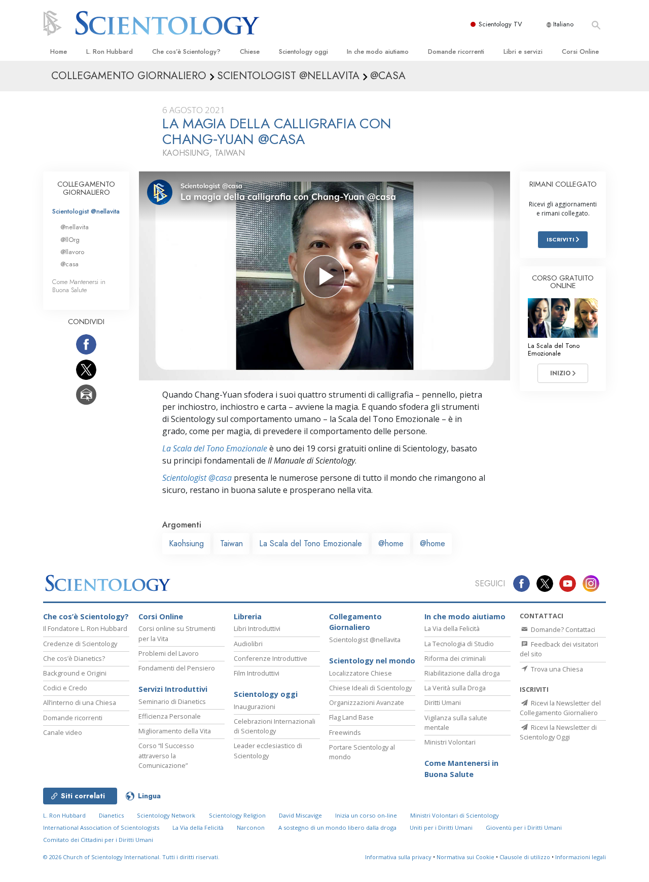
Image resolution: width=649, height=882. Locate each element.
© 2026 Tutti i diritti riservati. (131, 857)
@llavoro (72, 252)
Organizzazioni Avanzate (366, 702)
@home (391, 543)
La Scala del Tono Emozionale (214, 448)
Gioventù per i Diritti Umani (524, 827)
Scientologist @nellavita (86, 211)
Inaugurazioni (254, 706)
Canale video (62, 732)
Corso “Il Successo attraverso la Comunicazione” (166, 755)
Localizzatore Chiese (360, 673)
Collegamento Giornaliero (355, 622)
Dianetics (111, 815)
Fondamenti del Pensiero (176, 668)
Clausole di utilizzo (524, 857)
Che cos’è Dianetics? (74, 658)
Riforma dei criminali (455, 658)
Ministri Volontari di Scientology (454, 815)
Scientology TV (500, 24)
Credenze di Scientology (80, 643)
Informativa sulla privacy (398, 857)
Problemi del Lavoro (168, 653)
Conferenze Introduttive (270, 658)
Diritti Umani (442, 702)
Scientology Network (166, 815)
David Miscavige (300, 815)
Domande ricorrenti (456, 51)
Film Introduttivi (256, 673)
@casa (69, 264)
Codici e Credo (65, 687)
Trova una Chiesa (556, 669)
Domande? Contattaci (562, 629)
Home (58, 51)
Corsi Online (580, 51)
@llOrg (70, 239)
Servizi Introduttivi (172, 689)
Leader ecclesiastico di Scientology (268, 750)
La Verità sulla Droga (455, 687)
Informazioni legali (580, 857)
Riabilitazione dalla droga (462, 673)
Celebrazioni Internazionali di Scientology (274, 726)
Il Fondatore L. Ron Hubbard (85, 628)
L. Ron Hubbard (109, 51)
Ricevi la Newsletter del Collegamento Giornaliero (560, 707)
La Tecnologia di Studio (459, 643)
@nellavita (74, 227)
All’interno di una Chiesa (79, 702)
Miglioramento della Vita (174, 730)
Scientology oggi (303, 51)
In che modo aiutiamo (378, 51)
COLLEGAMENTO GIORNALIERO (86, 188)
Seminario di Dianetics (172, 701)
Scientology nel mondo (372, 660)
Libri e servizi (523, 51)
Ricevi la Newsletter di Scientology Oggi (558, 732)
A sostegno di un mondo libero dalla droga (337, 827)
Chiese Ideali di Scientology (370, 687)
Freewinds (345, 732)
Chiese (250, 51)
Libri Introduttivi (257, 628)
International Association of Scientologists (101, 827)
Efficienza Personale (169, 716)
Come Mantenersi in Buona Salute (78, 285)
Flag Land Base (351, 717)
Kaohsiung (186, 543)
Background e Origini (74, 673)
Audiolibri (248, 643)
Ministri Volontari (450, 742)
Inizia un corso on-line (366, 815)
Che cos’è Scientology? (186, 51)
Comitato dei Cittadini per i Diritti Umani (98, 839)
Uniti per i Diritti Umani (441, 827)
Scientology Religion (237, 815)
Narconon (251, 827)
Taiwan (231, 543)
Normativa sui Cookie (465, 857)
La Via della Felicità (452, 628)
